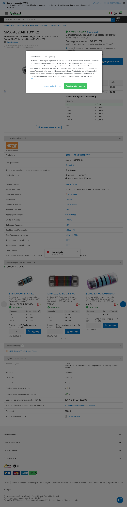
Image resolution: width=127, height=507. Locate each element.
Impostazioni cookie (53, 86)
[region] (64, 72)
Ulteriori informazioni (39, 79)
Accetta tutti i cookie (75, 86)
